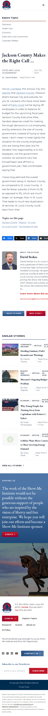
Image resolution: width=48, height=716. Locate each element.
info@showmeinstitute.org (23, 704)
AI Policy (6, 630)
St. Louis (32, 222)
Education (6, 24)
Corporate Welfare (10, 41)
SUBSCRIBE (38, 671)
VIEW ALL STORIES (12, 465)
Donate (9, 534)
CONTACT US (31, 653)
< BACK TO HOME (13, 313)
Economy (6, 32)
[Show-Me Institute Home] (6, 5)
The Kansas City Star (28, 226)
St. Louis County (9, 226)
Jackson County (25, 93)
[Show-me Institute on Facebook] (3, 653)
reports (6, 93)
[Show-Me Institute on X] (7, 653)
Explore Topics (29, 618)
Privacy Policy (24, 687)
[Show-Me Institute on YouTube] (16, 653)
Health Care (7, 28)
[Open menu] (43, 5)
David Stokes (11, 77)
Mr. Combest (13, 89)
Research (6, 625)
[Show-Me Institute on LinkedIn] (12, 653)
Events (18, 625)
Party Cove (17, 105)
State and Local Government (15, 37)
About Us (30, 625)
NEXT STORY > (35, 313)
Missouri (22, 222)
